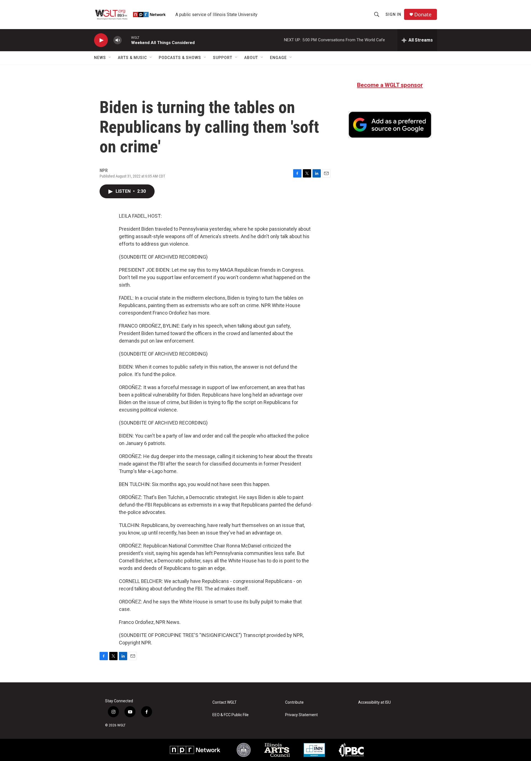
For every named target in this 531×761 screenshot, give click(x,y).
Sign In (393, 14)
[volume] (117, 40)
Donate (422, 14)
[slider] (126, 40)
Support (222, 57)
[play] (101, 40)
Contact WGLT (224, 702)
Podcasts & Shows (180, 57)
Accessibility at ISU (374, 702)
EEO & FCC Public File (230, 715)
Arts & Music (132, 57)
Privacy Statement (301, 715)
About (251, 57)
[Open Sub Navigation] (110, 57)
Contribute (294, 702)
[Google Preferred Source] (390, 125)
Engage (278, 57)
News (100, 57)
